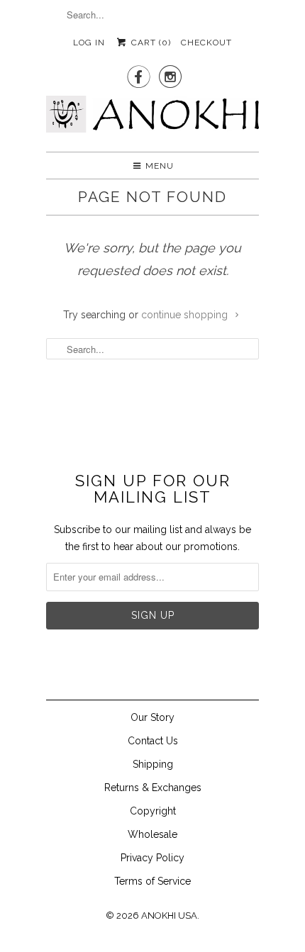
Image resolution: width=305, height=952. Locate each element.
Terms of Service (152, 881)
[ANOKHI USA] (152, 118)
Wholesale (152, 834)
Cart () (149, 42)
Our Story (152, 717)
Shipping (153, 764)
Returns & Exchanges (152, 787)
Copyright (153, 811)
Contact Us (153, 740)
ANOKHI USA (169, 915)
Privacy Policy (152, 857)
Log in (89, 42)
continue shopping (186, 314)
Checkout (206, 42)
